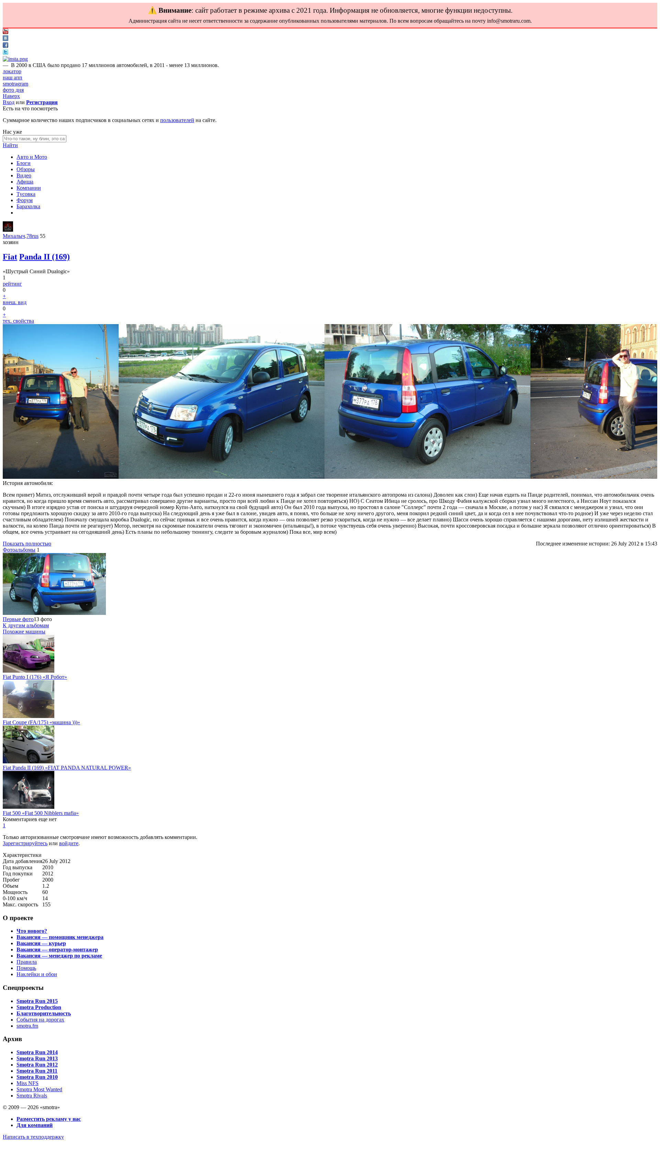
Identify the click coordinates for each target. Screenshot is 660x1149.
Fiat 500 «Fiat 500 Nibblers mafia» (41, 813)
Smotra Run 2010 (37, 1077)
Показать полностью (27, 543)
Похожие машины (24, 631)
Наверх (11, 96)
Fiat (10, 256)
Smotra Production (38, 1007)
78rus (32, 236)
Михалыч (14, 236)
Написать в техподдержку (33, 1137)
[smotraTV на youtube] (5, 32)
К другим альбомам (26, 625)
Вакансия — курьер (41, 943)
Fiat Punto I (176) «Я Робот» (35, 677)
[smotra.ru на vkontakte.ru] (5, 39)
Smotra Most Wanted (39, 1089)
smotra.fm (27, 1026)
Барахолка (28, 206)
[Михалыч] (8, 230)
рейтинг (12, 284)
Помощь (26, 968)
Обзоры (25, 169)
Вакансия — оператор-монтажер (57, 949)
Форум (24, 200)
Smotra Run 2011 (36, 1071)
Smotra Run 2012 (37, 1065)
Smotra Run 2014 (37, 1052)
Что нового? (31, 931)
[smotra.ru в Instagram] (15, 59)
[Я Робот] (28, 671)
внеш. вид (14, 302)
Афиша (24, 182)
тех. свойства (18, 321)
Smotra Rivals (31, 1095)
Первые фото (18, 619)
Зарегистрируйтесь (25, 843)
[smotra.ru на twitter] (5, 53)
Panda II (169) (44, 256)
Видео (23, 175)
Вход (8, 102)
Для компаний (34, 1125)
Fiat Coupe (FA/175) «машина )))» (41, 722)
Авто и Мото (31, 157)
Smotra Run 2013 (37, 1058)
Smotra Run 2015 (37, 1001)
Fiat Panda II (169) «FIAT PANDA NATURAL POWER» (67, 768)
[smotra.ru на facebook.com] (5, 46)
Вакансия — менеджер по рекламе (59, 956)
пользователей (177, 120)
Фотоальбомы (19, 550)
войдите (68, 843)
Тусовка (25, 194)
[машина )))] (28, 716)
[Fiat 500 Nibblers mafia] (28, 807)
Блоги (23, 163)
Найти (10, 145)
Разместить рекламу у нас (48, 1119)
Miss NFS (27, 1083)
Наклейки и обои (36, 974)
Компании (28, 188)
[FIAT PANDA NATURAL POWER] (28, 761)
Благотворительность (43, 1013)
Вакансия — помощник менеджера (59, 937)
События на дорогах (40, 1020)
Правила (26, 962)
